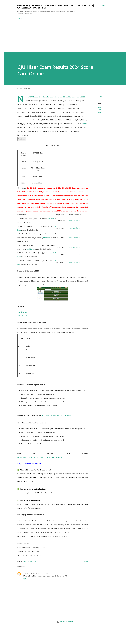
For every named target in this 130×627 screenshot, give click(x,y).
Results (100, 112)
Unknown (26, 573)
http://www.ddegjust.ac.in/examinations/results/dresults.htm (40, 457)
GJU (99, 110)
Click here (50, 218)
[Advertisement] (65, 34)
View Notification (75, 220)
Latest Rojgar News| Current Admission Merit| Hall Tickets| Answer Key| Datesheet (55, 6)
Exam (100, 107)
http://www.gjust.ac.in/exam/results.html (57, 415)
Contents (21, 139)
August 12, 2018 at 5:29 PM (39, 573)
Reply (25, 579)
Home (20, 18)
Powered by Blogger (66, 622)
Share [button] (100, 96)
